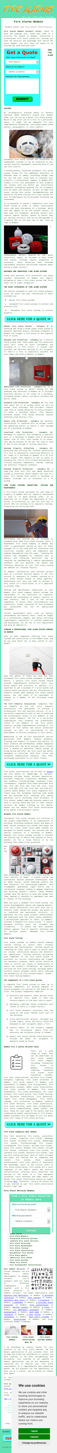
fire (48, 1024)
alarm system (16, 389)
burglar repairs (20, 1307)
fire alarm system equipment (28, 678)
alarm (30, 1041)
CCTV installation (39, 1305)
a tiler (46, 1307)
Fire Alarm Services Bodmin (19, 1191)
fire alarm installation (39, 1104)
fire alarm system (26, 38)
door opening (34, 1298)
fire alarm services (34, 1118)
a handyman (17, 1302)
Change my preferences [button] (34, 1443)
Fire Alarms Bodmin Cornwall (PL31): (23, 31)
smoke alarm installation (39, 1087)
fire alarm (39, 117)
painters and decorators (16, 1295)
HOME (23, 17)
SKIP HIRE (34, 1312)
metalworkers (10, 1312)
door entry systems (39, 1317)
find (12, 1136)
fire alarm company (42, 1061)
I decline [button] (34, 1437)
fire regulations (45, 623)
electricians (20, 1319)
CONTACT (41, 17)
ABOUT (35, 17)
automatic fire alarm (42, 171)
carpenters (9, 1317)
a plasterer (44, 1300)
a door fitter (34, 1314)
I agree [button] (34, 1431)
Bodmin (50, 772)
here (15, 1181)
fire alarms (10, 260)
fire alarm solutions (37, 1080)
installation (47, 206)
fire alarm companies (37, 791)
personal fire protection (29, 276)
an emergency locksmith (26, 1310)
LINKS (29, 17)
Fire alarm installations (16, 772)
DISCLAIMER (50, 17)
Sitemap (6, 1431)
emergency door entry (14, 1300)
